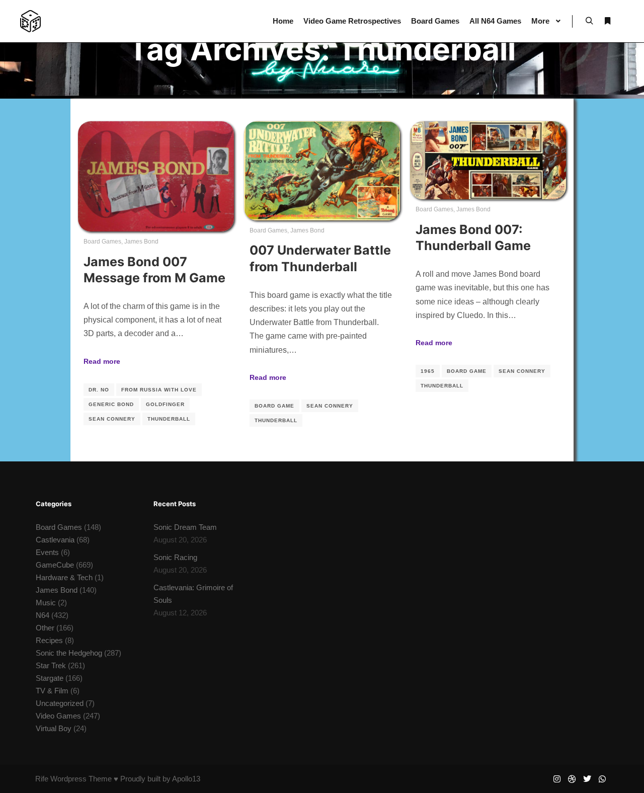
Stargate (49, 678)
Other (45, 627)
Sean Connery (112, 419)
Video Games (58, 715)
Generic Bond (111, 404)
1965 (428, 371)
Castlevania (55, 539)
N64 (42, 615)
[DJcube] (30, 21)
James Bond (141, 241)
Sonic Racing (175, 557)
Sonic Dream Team (185, 527)
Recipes (49, 640)
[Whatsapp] (602, 778)
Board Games (102, 241)
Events (47, 552)
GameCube (55, 565)
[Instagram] (557, 778)
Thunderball (168, 419)
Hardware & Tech (64, 577)
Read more (102, 361)
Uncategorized (60, 703)
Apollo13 (186, 778)
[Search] (589, 21)
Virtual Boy (53, 728)
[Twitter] (587, 778)
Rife (41, 778)
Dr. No (99, 389)
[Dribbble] (572, 778)
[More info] (607, 21)
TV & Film (52, 690)
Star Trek (51, 665)
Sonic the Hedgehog (69, 653)
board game (274, 406)
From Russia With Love (159, 389)
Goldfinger (165, 404)
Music (46, 602)
